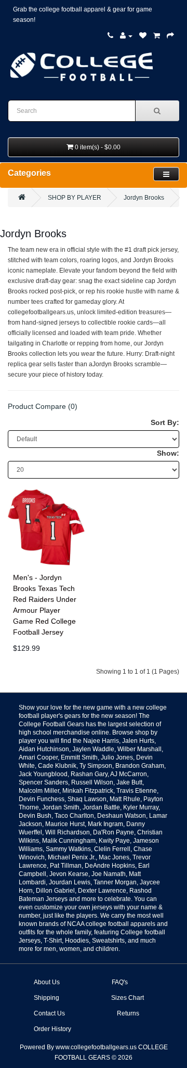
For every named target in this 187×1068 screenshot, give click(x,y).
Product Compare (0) (42, 406)
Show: (168, 453)
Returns (128, 1013)
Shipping (46, 997)
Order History (52, 1029)
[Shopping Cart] (156, 36)
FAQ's (120, 982)
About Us (47, 982)
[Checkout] (170, 36)
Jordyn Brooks (144, 197)
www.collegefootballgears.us (96, 1047)
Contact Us (49, 1013)
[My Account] (126, 36)
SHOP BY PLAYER (74, 197)
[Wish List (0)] (142, 36)
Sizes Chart (127, 997)
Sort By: (165, 422)
